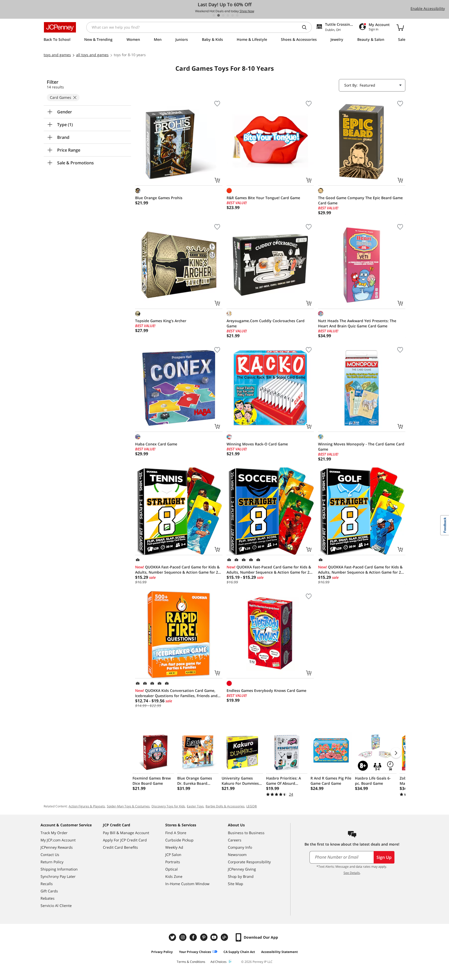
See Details (352, 873)
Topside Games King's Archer (160, 320)
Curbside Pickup (179, 840)
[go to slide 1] (214, 15)
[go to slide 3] (223, 15)
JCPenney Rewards (57, 847)
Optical (171, 869)
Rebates (48, 898)
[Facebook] (194, 937)
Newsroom (237, 854)
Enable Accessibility (428, 8)
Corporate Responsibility (249, 861)
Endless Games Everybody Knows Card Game (266, 690)
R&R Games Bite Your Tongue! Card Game (263, 197)
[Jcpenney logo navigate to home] (60, 27)
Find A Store (175, 832)
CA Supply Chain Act (239, 952)
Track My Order (54, 832)
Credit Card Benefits (120, 847)
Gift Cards (49, 890)
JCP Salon (173, 854)
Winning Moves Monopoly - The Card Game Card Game (361, 447)
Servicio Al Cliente (56, 905)
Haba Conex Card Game (156, 444)
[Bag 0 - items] (400, 27)
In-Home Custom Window (187, 883)
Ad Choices (218, 961)
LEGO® (251, 806)
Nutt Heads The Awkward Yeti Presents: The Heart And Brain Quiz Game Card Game (357, 323)
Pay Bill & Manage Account (126, 832)
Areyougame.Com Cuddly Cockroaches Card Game (266, 323)
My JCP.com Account (58, 840)
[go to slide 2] (218, 15)
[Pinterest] (204, 937)
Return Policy (52, 861)
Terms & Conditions (191, 961)
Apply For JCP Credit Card (125, 840)
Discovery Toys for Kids (168, 806)
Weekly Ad (174, 847)
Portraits (172, 861)
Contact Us (50, 854)
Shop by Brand (241, 876)
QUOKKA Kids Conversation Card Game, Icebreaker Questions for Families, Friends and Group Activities (176, 693)
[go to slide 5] (232, 15)
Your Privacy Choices (195, 952)
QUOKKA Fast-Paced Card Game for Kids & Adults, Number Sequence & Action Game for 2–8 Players (178, 570)
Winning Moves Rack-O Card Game (257, 444)
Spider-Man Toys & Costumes (128, 806)
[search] (306, 27)
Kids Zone (173, 876)
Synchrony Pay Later (58, 876)
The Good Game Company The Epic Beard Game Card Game (360, 200)
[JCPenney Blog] (225, 937)
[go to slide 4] (228, 15)
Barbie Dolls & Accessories (225, 806)
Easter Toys (195, 806)
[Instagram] (183, 937)
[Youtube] (214, 937)
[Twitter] (173, 937)
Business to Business (246, 832)
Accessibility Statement (279, 952)
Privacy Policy (162, 952)
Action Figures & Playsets (87, 806)
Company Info (240, 847)
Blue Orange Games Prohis (158, 197)
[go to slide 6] (237, 15)
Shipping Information (59, 869)
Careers (234, 840)
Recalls (47, 883)
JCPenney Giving (242, 869)
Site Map (235, 883)
